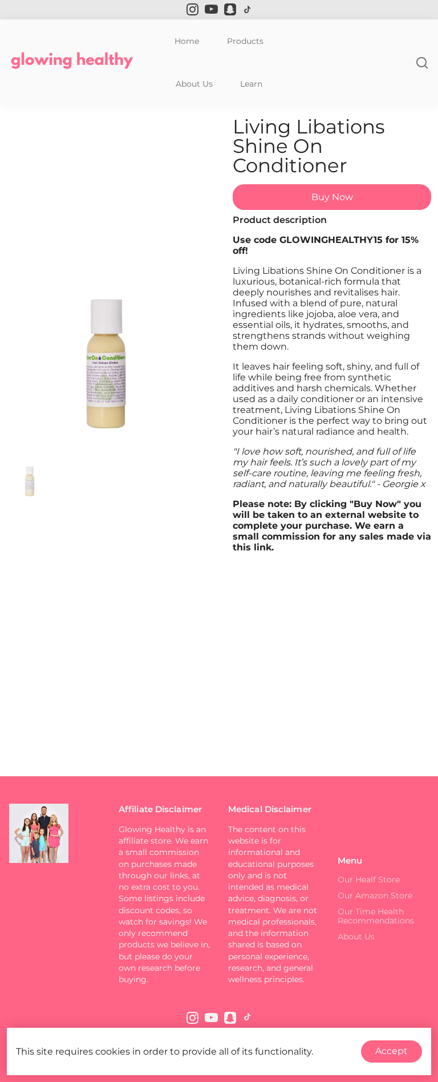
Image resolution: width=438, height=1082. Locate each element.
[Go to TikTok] (247, 9)
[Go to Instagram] (192, 9)
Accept (391, 1050)
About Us (194, 84)
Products (245, 41)
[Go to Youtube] (211, 9)
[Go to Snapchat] (230, 9)
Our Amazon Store (375, 895)
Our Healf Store (369, 879)
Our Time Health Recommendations (376, 916)
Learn (251, 84)
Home (187, 41)
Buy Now (332, 197)
